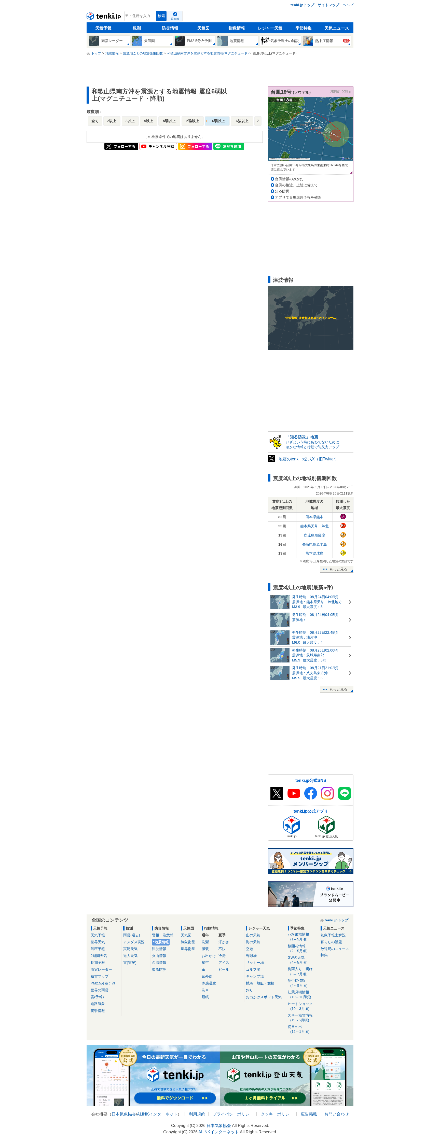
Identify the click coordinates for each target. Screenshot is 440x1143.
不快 (222, 949)
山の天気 (253, 935)
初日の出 (299, 1029)
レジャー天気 (270, 28)
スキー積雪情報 (300, 1017)
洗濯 (205, 942)
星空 (205, 963)
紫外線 (207, 976)
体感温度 (209, 983)
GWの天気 (298, 959)
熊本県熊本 (314, 517)
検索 (161, 16)
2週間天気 (99, 956)
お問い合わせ (336, 1114)
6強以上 (242, 121)
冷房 (222, 956)
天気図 (203, 28)
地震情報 (162, 942)
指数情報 (237, 28)
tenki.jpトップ (302, 5)
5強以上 (192, 121)
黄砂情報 (98, 1011)
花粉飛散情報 (298, 936)
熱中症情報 (298, 983)
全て (95, 121)
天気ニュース (337, 28)
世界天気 (98, 942)
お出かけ (209, 956)
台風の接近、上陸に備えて (296, 185)
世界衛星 (188, 949)
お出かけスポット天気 (264, 997)
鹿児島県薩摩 (314, 535)
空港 (249, 949)
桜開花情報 (298, 948)
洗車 (205, 990)
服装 (205, 949)
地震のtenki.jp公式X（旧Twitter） (309, 459)
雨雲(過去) (131, 935)
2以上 (111, 121)
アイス (223, 963)
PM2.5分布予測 (103, 983)
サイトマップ (328, 5)
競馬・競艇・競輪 (260, 983)
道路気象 (98, 1004)
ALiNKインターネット (157, 1114)
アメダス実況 (134, 942)
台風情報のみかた (289, 179)
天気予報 (103, 28)
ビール (223, 969)
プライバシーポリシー (233, 1114)
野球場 (251, 956)
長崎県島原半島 (314, 544)
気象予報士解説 (333, 935)
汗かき (223, 942)
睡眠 (205, 997)
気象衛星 (188, 942)
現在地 (175, 18)
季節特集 (303, 28)
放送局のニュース (335, 949)
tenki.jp (104, 17)
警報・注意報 (162, 935)
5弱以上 (169, 121)
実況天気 (130, 949)
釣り (249, 990)
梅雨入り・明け (300, 971)
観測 (137, 28)
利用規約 (197, 1114)
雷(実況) (129, 963)
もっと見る (338, 569)
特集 (324, 955)
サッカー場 (255, 963)
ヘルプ (348, 5)
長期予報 (98, 963)
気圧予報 (98, 949)
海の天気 (253, 942)
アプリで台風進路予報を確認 (298, 197)
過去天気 (130, 956)
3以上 (130, 121)
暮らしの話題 (331, 942)
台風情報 (159, 963)
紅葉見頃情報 (299, 994)
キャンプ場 (255, 976)
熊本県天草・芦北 (314, 526)
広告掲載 (309, 1114)
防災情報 (170, 28)
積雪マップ (99, 976)
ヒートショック (300, 1006)
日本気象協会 (124, 1114)
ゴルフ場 (253, 969)
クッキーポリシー (277, 1114)
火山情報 (159, 956)
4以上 (148, 121)
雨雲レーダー (101, 969)
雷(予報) (97, 997)
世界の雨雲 (99, 990)
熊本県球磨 (314, 553)
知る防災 (282, 191)
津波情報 (159, 949)
